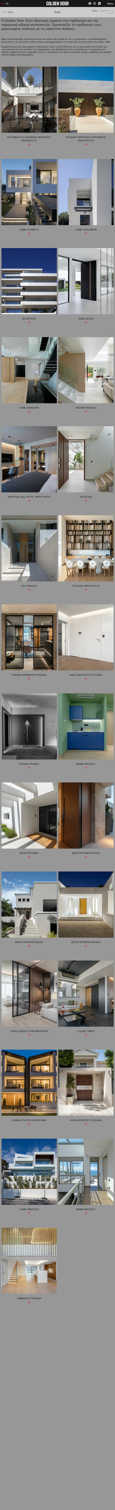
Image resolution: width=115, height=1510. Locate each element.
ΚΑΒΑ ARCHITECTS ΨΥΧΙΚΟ (85, 674)
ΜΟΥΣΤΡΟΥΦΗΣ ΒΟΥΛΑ (86, 853)
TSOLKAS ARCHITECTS (86, 585)
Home (4, 12)
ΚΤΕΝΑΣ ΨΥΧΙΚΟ (29, 764)
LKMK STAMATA (29, 229)
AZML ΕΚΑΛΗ (86, 318)
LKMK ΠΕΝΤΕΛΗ (29, 1209)
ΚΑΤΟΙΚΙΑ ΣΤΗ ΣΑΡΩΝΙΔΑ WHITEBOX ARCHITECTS (29, 139)
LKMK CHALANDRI (85, 229)
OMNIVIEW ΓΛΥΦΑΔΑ (29, 1298)
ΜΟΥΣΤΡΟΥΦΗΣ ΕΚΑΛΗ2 (85, 942)
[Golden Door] (57, 3)
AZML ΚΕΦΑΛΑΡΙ (29, 407)
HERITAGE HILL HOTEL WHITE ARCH (29, 496)
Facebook (105, 10)
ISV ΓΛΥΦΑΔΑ (29, 585)
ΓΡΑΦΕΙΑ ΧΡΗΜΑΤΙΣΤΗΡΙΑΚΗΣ (29, 674)
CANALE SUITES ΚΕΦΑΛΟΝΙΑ (29, 1120)
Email (111, 13)
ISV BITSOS (29, 318)
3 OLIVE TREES (86, 1031)
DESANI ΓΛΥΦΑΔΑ (85, 407)
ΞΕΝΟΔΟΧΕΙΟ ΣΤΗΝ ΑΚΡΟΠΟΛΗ (29, 1031)
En (2, 3)
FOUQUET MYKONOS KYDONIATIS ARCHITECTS (86, 139)
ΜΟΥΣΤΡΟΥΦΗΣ (29, 853)
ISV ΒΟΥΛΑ (86, 496)
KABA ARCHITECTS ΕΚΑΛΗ (86, 1120)
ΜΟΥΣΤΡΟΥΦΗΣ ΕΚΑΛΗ (29, 942)
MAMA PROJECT (86, 1209)
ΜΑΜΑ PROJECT (86, 764)
